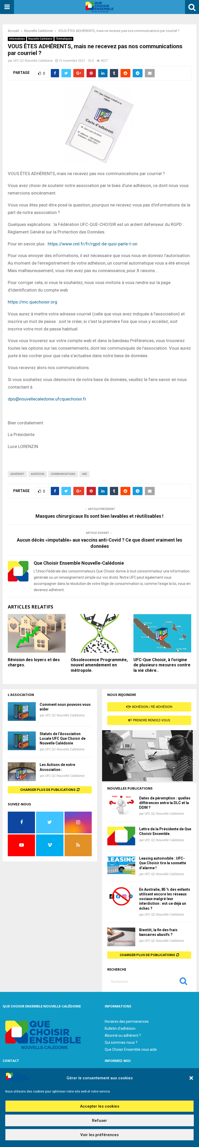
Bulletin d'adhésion (120, 1028)
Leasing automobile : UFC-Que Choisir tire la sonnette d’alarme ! (162, 863)
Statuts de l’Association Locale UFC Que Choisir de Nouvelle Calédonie (63, 738)
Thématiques (64, 38)
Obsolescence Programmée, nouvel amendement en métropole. (99, 665)
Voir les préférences (99, 1134)
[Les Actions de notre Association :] (22, 771)
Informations (17, 38)
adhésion (37, 474)
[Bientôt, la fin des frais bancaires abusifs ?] (121, 937)
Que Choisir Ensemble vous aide (131, 1049)
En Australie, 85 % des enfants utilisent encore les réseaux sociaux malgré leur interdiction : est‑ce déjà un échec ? (164, 898)
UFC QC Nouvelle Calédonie (33, 61)
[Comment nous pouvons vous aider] (22, 711)
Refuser (99, 1120)
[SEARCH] (183, 982)
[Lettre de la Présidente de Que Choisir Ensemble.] (121, 836)
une (84, 474)
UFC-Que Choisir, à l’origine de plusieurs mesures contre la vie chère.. (161, 665)
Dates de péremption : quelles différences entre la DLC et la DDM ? (164, 803)
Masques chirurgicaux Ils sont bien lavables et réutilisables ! (99, 516)
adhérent (17, 474)
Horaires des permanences (127, 1021)
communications (63, 474)
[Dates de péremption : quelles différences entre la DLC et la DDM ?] (121, 805)
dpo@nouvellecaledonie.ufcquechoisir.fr (47, 399)
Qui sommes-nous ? (121, 1042)
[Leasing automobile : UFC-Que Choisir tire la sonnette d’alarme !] (121, 865)
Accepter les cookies (99, 1106)
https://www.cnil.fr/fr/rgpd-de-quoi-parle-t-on (92, 243)
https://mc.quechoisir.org (32, 302)
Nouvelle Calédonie (40, 38)
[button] (191, 1078)
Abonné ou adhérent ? (123, 1035)
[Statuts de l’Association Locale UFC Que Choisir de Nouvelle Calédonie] (22, 740)
